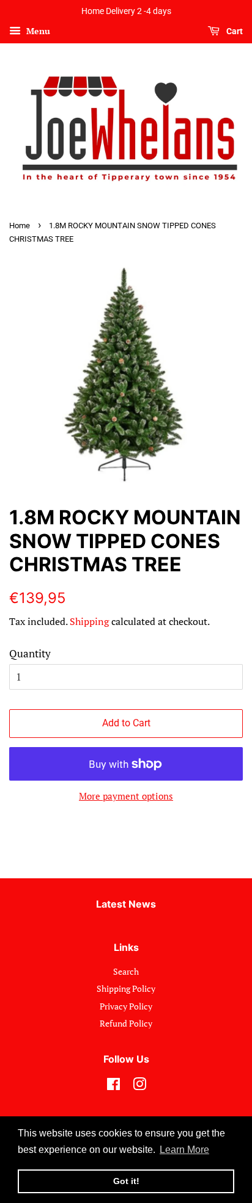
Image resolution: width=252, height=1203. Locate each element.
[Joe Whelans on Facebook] (113, 1086)
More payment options (126, 796)
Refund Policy (126, 1023)
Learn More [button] (184, 1149)
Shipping (89, 621)
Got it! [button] (126, 1181)
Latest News (126, 904)
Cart (233, 31)
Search (126, 971)
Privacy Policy (126, 1006)
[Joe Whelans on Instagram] (139, 1086)
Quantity (30, 653)
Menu (37, 31)
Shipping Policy (126, 988)
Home (19, 225)
